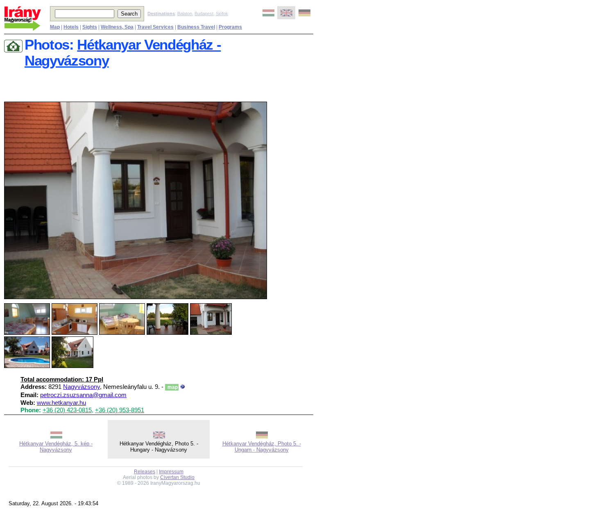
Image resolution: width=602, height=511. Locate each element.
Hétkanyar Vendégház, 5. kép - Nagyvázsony (56, 447)
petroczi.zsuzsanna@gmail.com (83, 395)
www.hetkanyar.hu (61, 403)
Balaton (184, 13)
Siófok (222, 13)
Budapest (204, 13)
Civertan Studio (177, 477)
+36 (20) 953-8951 (119, 410)
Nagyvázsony (81, 387)
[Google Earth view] (182, 387)
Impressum (171, 472)
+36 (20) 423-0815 (67, 410)
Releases (144, 472)
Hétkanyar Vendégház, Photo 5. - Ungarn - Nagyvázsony (261, 447)
